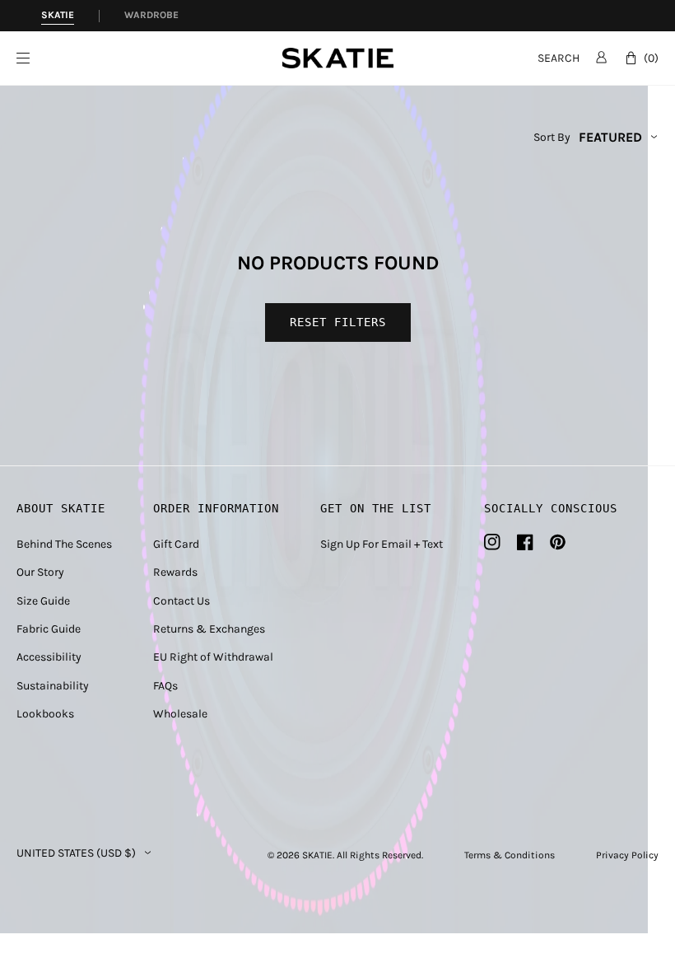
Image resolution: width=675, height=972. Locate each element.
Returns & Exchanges (209, 629)
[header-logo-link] (337, 58)
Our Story (40, 572)
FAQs (165, 686)
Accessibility (48, 657)
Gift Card (176, 544)
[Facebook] (525, 542)
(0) (651, 58)
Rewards (175, 572)
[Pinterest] (558, 542)
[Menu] (149, 58)
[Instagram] (492, 542)
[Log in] (601, 56)
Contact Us (181, 601)
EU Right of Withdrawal (213, 657)
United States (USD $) (76, 853)
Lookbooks (45, 714)
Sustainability (52, 686)
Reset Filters (338, 322)
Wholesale (180, 714)
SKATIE (317, 855)
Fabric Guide (48, 629)
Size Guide (43, 601)
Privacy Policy (627, 855)
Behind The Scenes (64, 544)
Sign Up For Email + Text (381, 544)
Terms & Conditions (509, 855)
